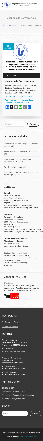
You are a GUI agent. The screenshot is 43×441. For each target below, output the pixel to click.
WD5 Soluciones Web (29, 436)
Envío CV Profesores (10, 327)
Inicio (4, 25)
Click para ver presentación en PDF (18, 96)
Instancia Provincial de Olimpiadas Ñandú (20, 144)
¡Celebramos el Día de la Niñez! (16, 151)
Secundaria (13, 25)
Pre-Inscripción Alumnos (11, 322)
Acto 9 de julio (9, 167)
